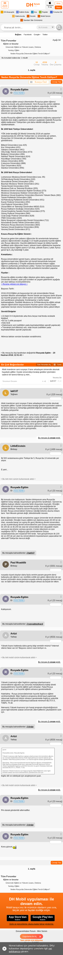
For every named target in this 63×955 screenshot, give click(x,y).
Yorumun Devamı (9, 381)
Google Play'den (43, 918)
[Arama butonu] (59, 27)
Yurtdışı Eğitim (13, 50)
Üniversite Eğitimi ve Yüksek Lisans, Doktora (23, 47)
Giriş (58, 3)
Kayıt (59, 7)
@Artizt (29, 727)
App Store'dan (17, 918)
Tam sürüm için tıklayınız (31, 940)
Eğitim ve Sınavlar (10, 44)
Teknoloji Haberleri (4, 6)
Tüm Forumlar (8, 40)
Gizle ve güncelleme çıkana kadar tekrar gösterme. (31, 924)
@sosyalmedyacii (34, 624)
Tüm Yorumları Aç (44, 365)
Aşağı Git (57, 40)
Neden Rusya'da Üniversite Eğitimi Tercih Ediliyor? (30, 54)
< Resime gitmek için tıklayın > (14, 284)
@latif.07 (30, 553)
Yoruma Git (57, 378)
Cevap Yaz (56, 82)
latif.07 (53, 381)
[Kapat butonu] (41, 936)
